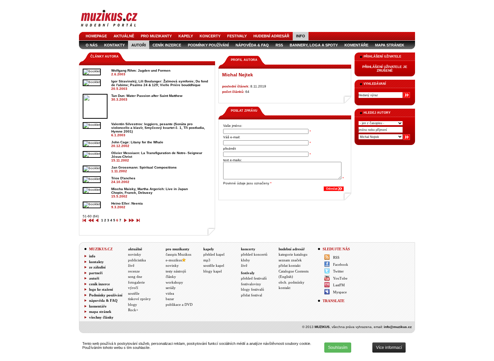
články (171, 277)
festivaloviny (251, 284)
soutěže (133, 293)
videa (170, 293)
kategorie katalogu (293, 254)
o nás (91, 45)
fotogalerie (136, 282)
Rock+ (133, 310)
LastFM (339, 285)
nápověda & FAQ (252, 45)
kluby (245, 260)
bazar (170, 299)
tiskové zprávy (139, 299)
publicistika (137, 260)
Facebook (340, 264)
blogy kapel (212, 271)
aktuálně (124, 36)
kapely (185, 36)
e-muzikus (174, 260)
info (300, 36)
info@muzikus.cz (398, 327)
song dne (135, 277)
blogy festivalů (252, 289)
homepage (96, 36)
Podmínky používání (208, 45)
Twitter (338, 271)
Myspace (340, 292)
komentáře (356, 45)
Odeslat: (332, 188)
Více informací (389, 347)
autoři (138, 45)
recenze (134, 271)
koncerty (210, 36)
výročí (133, 288)
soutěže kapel (213, 265)
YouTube (340, 278)
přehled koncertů (254, 254)
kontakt (284, 288)
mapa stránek (389, 45)
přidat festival (251, 295)
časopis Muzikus (178, 254)
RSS (279, 45)
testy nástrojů (176, 271)
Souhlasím (337, 347)
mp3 (206, 260)
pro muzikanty (156, 36)
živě (131, 265)
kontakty (114, 45)
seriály (171, 288)
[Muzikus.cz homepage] (109, 27)
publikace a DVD (179, 304)
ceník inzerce (167, 45)
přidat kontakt (289, 265)
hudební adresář (271, 36)
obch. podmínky (291, 282)
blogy (132, 304)
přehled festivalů (254, 278)
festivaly (237, 36)
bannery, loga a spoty (314, 45)
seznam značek (290, 260)
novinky (134, 254)
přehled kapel (213, 254)
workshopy (174, 282)
